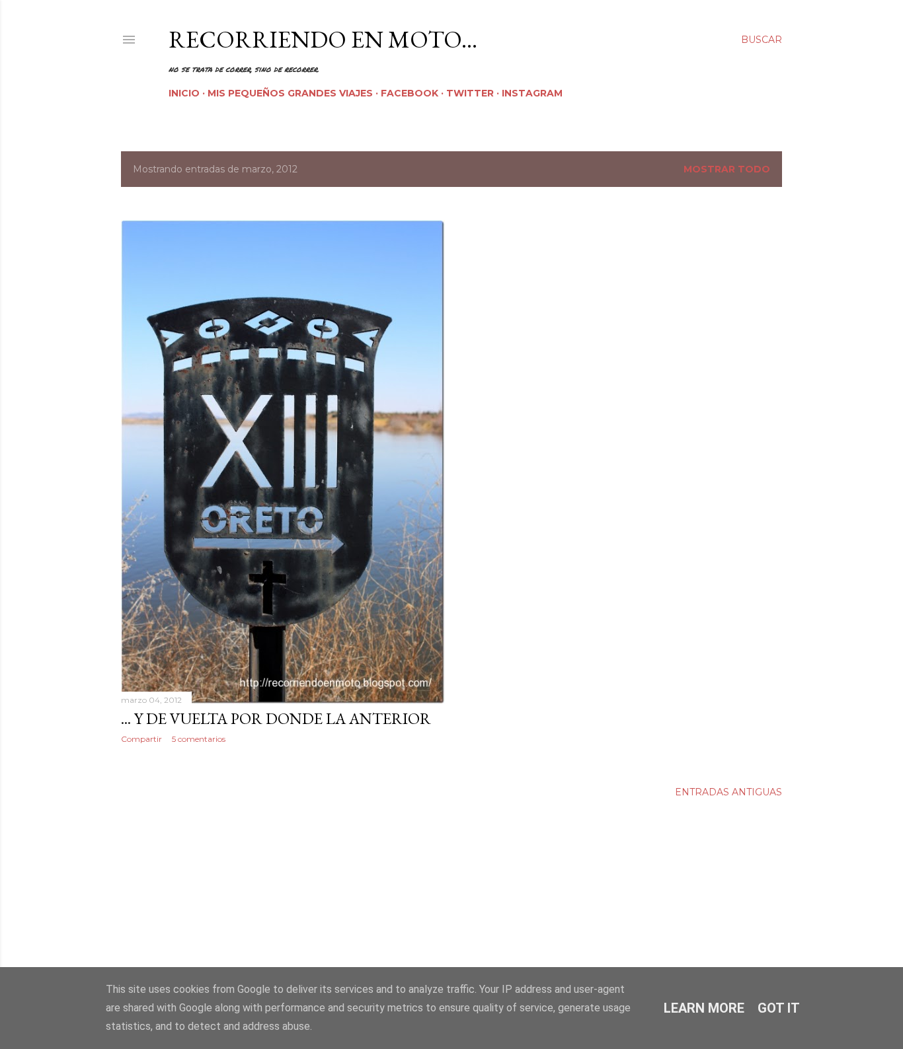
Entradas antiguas (728, 792)
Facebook (409, 93)
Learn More (704, 1008)
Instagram (532, 93)
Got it (779, 1008)
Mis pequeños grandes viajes (290, 93)
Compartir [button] (141, 739)
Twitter (470, 93)
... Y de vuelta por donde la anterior (276, 718)
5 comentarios (198, 739)
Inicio (184, 93)
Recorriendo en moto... (323, 39)
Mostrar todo (727, 169)
